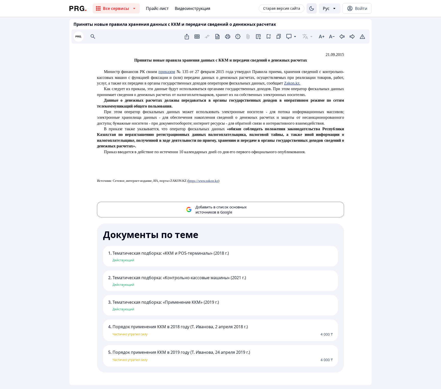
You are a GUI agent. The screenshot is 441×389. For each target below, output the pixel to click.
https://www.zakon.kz (203, 181)
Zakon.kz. (292, 83)
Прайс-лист (157, 8)
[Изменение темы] (312, 8)
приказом (166, 71)
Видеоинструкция (192, 8)
